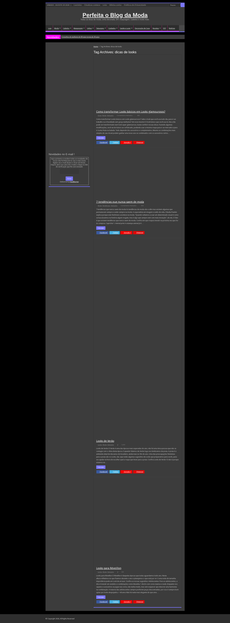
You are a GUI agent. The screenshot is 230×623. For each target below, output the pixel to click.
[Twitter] (164, 5)
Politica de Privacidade (135, 5)
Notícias (172, 28)
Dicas (100, 115)
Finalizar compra (92, 5)
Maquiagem (78, 28)
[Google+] (159, 5)
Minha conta (115, 5)
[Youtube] (167, 5)
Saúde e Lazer (125, 28)
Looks (100, 445)
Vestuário (110, 115)
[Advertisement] (69, 65)
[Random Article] (182, 28)
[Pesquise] (183, 5)
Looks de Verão (105, 441)
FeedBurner (74, 182)
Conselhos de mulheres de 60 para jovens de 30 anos (80, 37)
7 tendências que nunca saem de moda (120, 201)
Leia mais (101, 138)
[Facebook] (162, 5)
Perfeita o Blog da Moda (115, 15)
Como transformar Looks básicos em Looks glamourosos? (130, 111)
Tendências (106, 206)
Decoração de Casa (142, 28)
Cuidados (112, 28)
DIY (164, 28)
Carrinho (78, 5)
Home (96, 47)
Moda (56, 28)
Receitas (156, 28)
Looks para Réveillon (108, 568)
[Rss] (157, 5)
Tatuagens (100, 28)
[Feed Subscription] (180, 52)
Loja (105, 5)
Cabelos (66, 28)
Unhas (89, 28)
